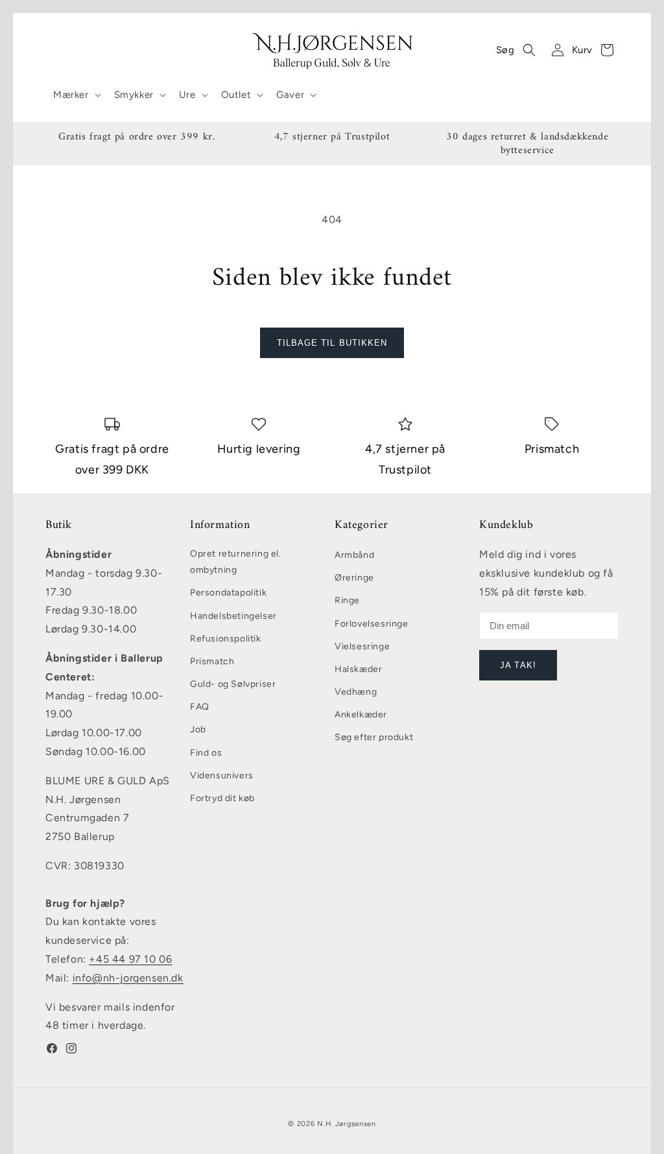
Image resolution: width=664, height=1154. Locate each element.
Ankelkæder (361, 714)
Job (198, 729)
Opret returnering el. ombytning (235, 561)
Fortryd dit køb (222, 798)
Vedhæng (356, 691)
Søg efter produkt (374, 737)
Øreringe (354, 577)
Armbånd (354, 554)
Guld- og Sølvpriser (233, 684)
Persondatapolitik (228, 592)
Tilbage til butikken (332, 343)
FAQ (199, 706)
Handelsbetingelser (233, 615)
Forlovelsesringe (372, 623)
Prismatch (212, 661)
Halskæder (358, 669)
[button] (75, 95)
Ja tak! (518, 665)
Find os (206, 752)
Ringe (347, 600)
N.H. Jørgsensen (346, 1124)
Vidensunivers (222, 775)
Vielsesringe (362, 646)
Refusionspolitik (225, 638)
